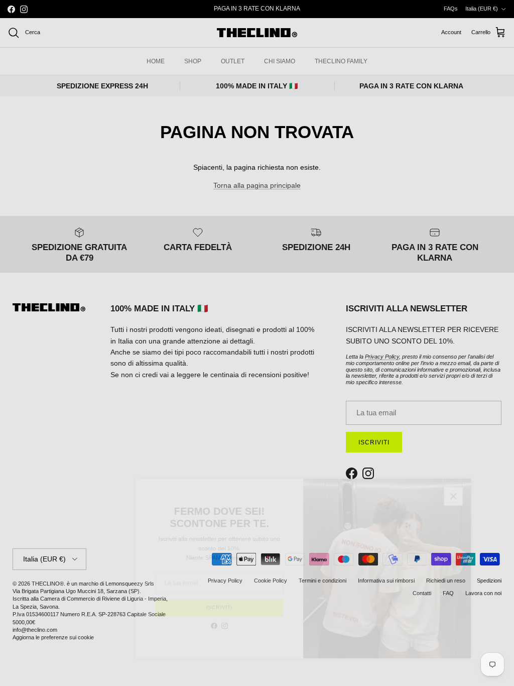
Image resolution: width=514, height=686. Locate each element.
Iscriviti (202, 615)
